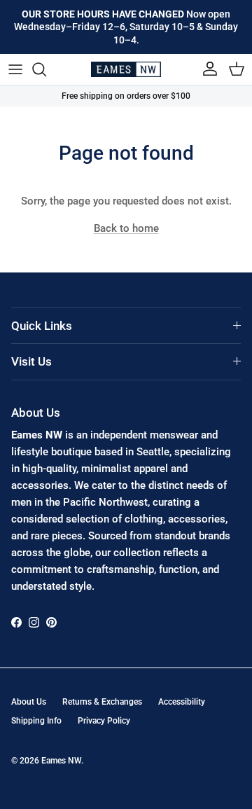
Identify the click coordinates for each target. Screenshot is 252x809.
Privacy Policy (104, 721)
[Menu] (15, 69)
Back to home (126, 228)
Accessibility (181, 702)
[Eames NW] (126, 69)
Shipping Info (36, 721)
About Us (28, 702)
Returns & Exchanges (102, 702)
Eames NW (61, 761)
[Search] (46, 69)
